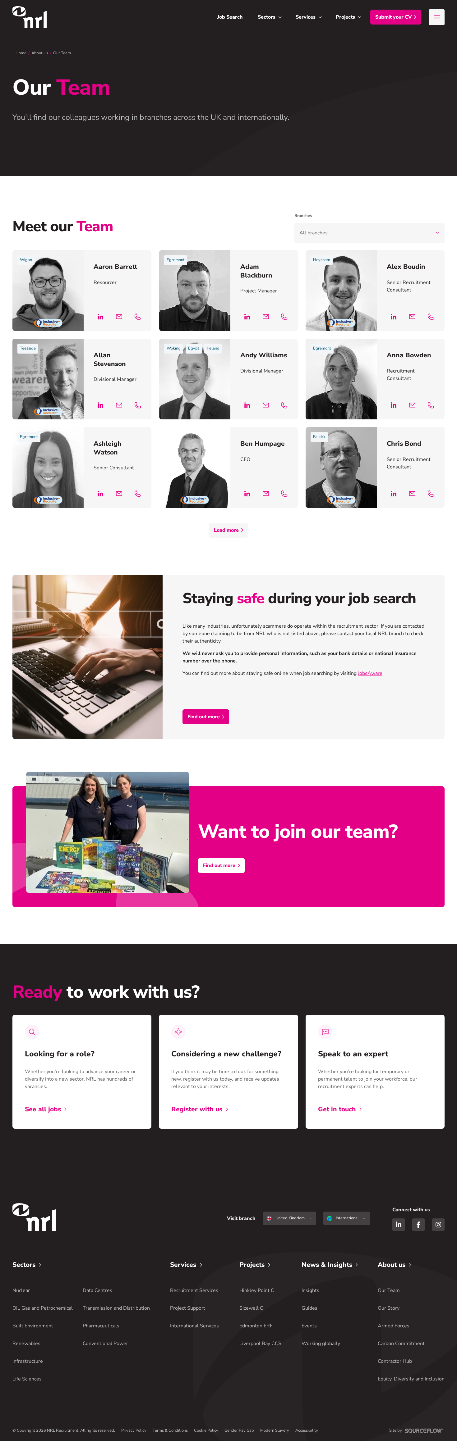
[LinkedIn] (100, 316)
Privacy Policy (133, 1430)
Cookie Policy (206, 1430)
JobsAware (370, 673)
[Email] (119, 316)
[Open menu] (437, 17)
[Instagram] (438, 1224)
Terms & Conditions (170, 1430)
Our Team (62, 53)
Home (21, 53)
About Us (39, 53)
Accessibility (306, 1430)
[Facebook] (418, 1224)
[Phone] (138, 316)
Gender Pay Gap (239, 1430)
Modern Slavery (274, 1430)
